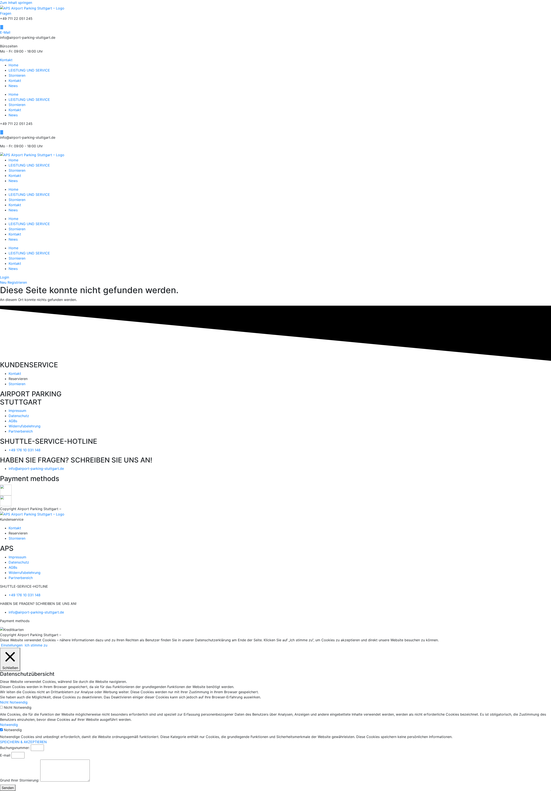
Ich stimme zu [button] (36, 645)
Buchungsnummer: (15, 748)
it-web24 (69, 509)
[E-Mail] (1, 27)
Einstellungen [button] (12, 645)
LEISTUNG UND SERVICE (29, 70)
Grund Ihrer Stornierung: (19, 780)
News (13, 86)
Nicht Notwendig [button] (14, 702)
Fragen (5, 13)
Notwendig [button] (9, 724)
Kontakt (15, 80)
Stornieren (17, 75)
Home (13, 65)
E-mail (5, 755)
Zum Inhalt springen (16, 2)
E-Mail (5, 32)
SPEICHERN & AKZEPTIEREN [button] (23, 742)
